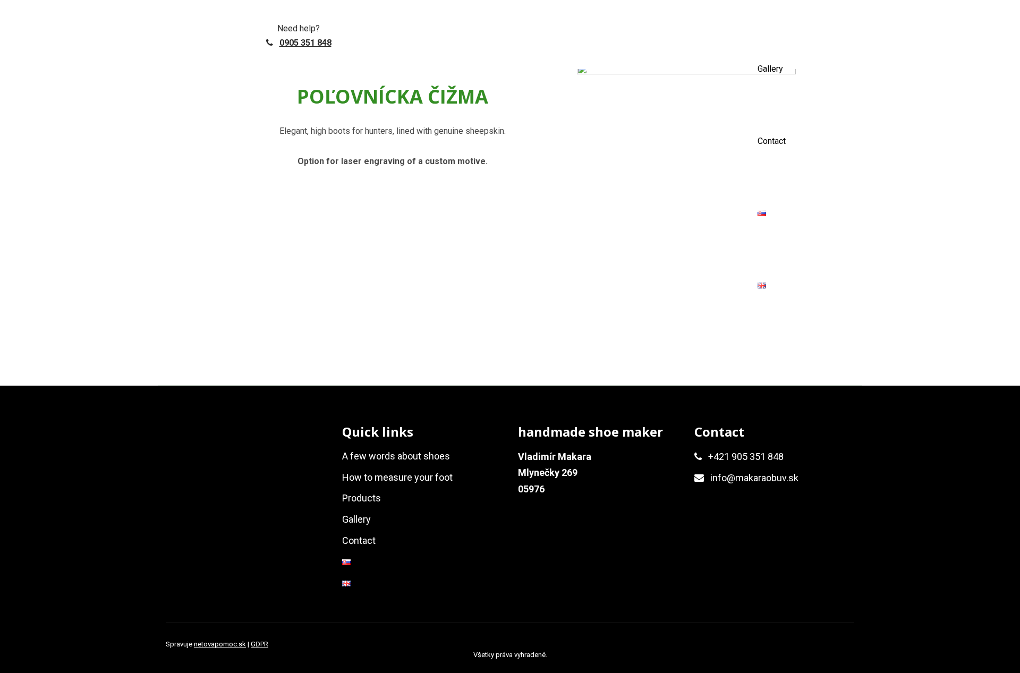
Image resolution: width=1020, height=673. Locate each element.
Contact (772, 141)
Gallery (770, 69)
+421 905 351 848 (746, 456)
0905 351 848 (305, 43)
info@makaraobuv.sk (754, 477)
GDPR (259, 644)
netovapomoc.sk (220, 644)
